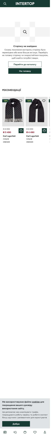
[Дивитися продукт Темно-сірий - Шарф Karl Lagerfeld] (37, 111)
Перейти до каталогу (25, 64)
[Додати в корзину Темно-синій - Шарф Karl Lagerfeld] (21, 130)
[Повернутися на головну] (25, 3)
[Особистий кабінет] (45, 432)
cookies (36, 402)
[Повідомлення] (45, 3)
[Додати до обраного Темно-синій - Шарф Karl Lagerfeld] (20, 101)
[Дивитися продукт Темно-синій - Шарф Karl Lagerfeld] (13, 111)
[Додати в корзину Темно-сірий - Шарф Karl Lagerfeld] (44, 130)
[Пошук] (5, 3)
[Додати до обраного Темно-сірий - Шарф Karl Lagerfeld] (44, 101)
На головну (25, 71)
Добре (16, 424)
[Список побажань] (35, 432)
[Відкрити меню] (15, 432)
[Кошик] (25, 432)
